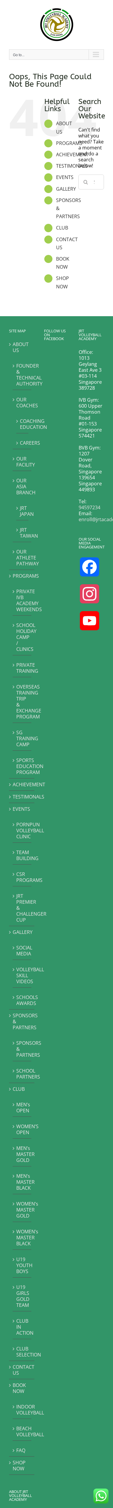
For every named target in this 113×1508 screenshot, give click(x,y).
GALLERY (66, 189)
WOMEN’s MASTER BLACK (22, 1237)
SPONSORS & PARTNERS (22, 1021)
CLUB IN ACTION (22, 1327)
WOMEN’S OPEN (22, 1129)
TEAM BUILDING (22, 855)
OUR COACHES (22, 402)
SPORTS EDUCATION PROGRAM (22, 766)
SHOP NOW (19, 1466)
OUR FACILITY (22, 461)
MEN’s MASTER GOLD (22, 1154)
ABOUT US (21, 347)
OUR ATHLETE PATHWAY (22, 557)
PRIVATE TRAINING (22, 668)
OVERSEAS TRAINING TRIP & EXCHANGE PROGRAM (22, 701)
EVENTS (65, 177)
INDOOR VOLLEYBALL (22, 1409)
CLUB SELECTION (22, 1351)
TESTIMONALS (72, 166)
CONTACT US (22, 1370)
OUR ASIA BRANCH (22, 486)
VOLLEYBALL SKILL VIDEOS (22, 975)
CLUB (62, 227)
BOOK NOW (19, 1388)
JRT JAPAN (22, 511)
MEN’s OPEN (22, 1107)
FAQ (20, 1450)
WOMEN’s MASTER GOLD (22, 1209)
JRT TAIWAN (22, 533)
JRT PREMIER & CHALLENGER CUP (22, 908)
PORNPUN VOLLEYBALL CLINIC (22, 830)
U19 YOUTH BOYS (22, 1265)
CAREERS (22, 443)
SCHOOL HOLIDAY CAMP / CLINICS (22, 637)
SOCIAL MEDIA (22, 950)
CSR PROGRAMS (22, 877)
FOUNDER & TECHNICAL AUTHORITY (22, 375)
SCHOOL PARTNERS (22, 1073)
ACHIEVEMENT (72, 154)
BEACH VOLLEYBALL (22, 1431)
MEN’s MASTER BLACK (22, 1182)
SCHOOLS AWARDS (22, 1000)
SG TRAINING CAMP (22, 738)
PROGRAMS (69, 143)
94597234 (89, 507)
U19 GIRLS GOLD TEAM (22, 1296)
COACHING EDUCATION (22, 424)
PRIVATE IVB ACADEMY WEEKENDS (22, 600)
